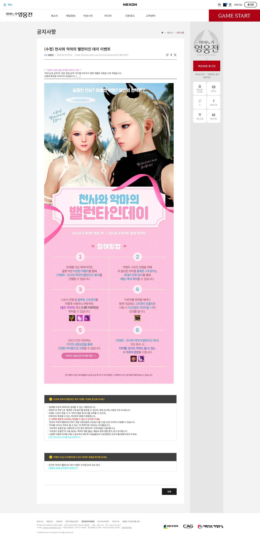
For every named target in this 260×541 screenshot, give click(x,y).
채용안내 (49, 521)
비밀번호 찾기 (213, 74)
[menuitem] (54, 15)
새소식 (170, 32)
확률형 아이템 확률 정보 (131, 521)
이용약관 (59, 521)
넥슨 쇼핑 (199, 116)
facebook (171, 54)
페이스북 (213, 102)
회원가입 (206, 77)
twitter (175, 54)
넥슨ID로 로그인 (207, 66)
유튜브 (213, 88)
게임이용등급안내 (71, 521)
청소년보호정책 (103, 521)
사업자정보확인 (126, 527)
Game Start (234, 15)
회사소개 (40, 521)
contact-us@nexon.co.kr (52, 527)
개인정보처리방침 (87, 521)
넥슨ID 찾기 (200, 74)
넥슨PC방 (115, 521)
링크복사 (167, 54)
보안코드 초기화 (199, 88)
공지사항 (180, 32)
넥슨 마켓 (213, 116)
